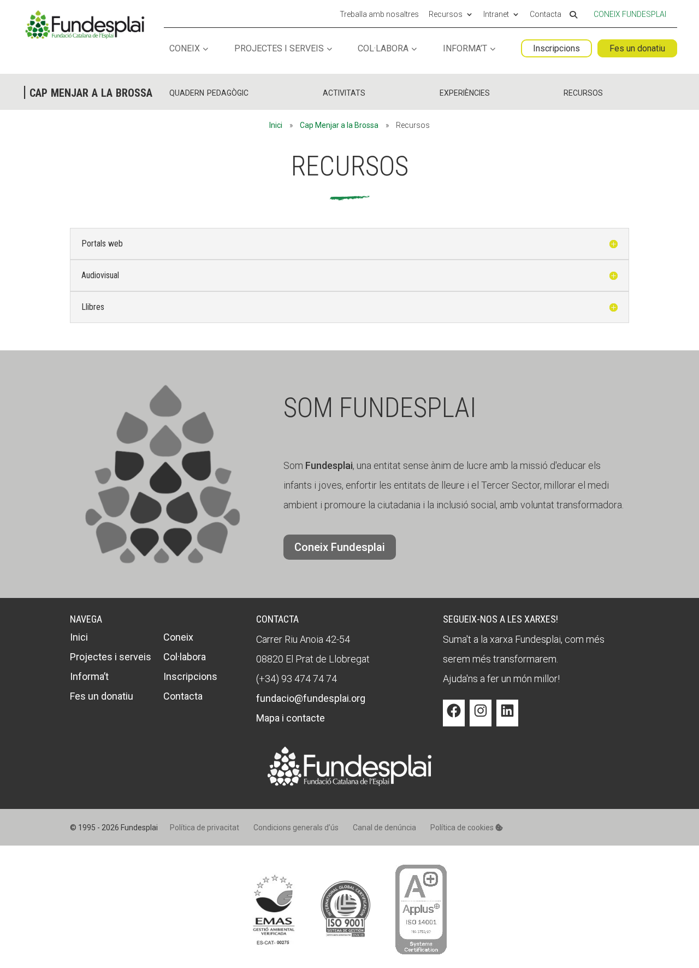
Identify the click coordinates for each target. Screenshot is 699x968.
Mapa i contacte (290, 718)
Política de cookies (462, 827)
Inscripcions (556, 48)
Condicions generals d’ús (296, 827)
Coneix (184, 49)
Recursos (446, 15)
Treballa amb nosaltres (379, 15)
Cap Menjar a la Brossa (339, 125)
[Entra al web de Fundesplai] (349, 782)
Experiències (465, 91)
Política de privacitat (204, 827)
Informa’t (465, 49)
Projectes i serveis (279, 49)
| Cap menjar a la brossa (87, 92)
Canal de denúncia (384, 827)
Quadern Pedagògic (208, 91)
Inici (275, 125)
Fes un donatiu (637, 48)
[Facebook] (454, 718)
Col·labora (383, 49)
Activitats (344, 91)
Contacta (545, 15)
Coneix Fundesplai (630, 14)
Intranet (496, 15)
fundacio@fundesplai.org (310, 698)
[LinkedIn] (507, 718)
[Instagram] (480, 718)
